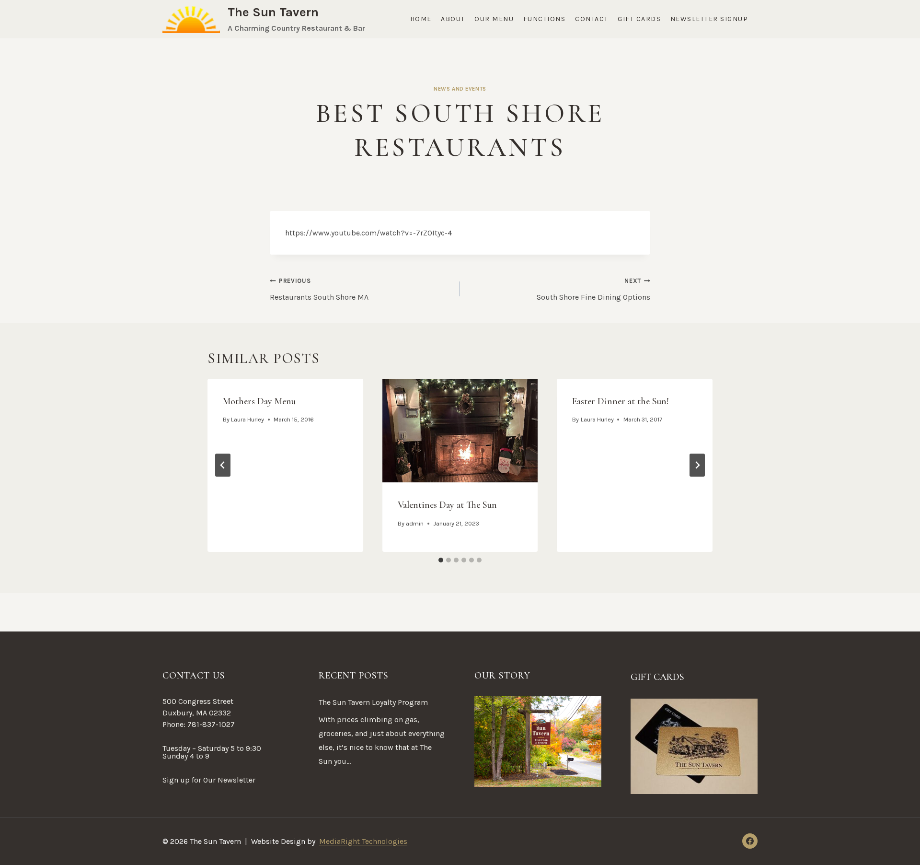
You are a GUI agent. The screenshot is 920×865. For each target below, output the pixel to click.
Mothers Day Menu (259, 401)
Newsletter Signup (709, 19)
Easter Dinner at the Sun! (620, 401)
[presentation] (460, 430)
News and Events (460, 89)
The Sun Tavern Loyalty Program (373, 702)
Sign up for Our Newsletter (208, 779)
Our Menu (494, 19)
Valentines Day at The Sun (447, 505)
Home (421, 19)
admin (415, 523)
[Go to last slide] (222, 465)
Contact (592, 19)
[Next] (697, 465)
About (453, 19)
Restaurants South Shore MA (319, 289)
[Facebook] (750, 841)
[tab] (440, 560)
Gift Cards (639, 19)
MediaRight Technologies (363, 841)
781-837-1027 (211, 724)
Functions (544, 19)
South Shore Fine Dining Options (593, 289)
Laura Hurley (247, 419)
